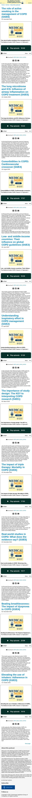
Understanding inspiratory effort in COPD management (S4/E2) (13, 319)
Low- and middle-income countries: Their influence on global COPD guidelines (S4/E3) (16, 240)
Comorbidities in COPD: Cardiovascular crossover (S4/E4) (15, 164)
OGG (21, 57)
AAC (18, 57)
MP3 (15, 57)
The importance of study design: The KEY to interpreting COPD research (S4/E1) (16, 394)
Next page (27, 743)
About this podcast (15, 5)
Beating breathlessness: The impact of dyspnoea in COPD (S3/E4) (15, 606)
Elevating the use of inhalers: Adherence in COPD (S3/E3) (14, 677)
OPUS (24, 57)
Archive (8, 5)
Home (3, 5)
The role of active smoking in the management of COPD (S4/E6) (14, 12)
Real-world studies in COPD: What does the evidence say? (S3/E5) (14, 537)
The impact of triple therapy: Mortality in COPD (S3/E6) (13, 467)
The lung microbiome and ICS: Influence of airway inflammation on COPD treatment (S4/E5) (15, 90)
